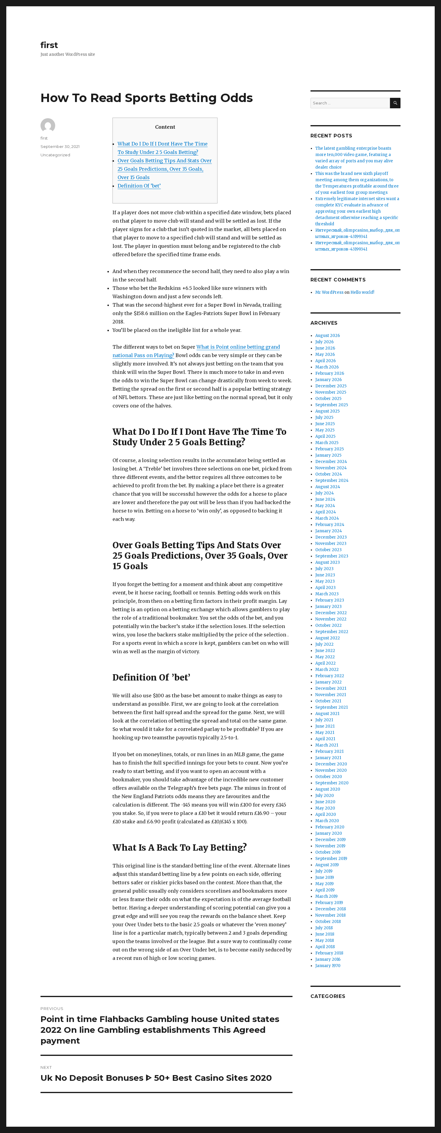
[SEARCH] (395, 103)
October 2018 (328, 921)
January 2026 (328, 379)
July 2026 (324, 341)
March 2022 (327, 669)
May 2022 (325, 657)
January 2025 (328, 455)
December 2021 (330, 688)
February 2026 (329, 373)
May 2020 (325, 808)
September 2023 (331, 556)
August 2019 (327, 864)
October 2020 (328, 776)
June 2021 (324, 726)
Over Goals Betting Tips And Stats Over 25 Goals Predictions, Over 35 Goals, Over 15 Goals (165, 169)
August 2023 (327, 562)
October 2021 (328, 701)
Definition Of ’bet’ (139, 186)
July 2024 (324, 493)
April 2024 (325, 512)
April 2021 (325, 738)
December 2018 (330, 909)
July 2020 (324, 795)
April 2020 (325, 814)
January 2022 (328, 682)
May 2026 (325, 354)
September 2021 (331, 707)
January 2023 (328, 606)
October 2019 (327, 852)
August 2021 (327, 713)
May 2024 (325, 505)
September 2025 (331, 404)
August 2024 (327, 486)
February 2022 (329, 675)
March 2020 (327, 820)
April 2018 (325, 946)
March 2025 (326, 442)
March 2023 (327, 594)
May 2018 (324, 940)
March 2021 (326, 745)
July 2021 (324, 720)
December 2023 (331, 537)
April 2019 (324, 890)
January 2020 (328, 833)
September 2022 (331, 631)
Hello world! (362, 292)
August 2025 (327, 411)
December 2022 (331, 612)
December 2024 (331, 461)
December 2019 (330, 839)
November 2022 (330, 619)
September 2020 (332, 783)
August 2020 (327, 789)
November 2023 (330, 543)
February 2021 (329, 751)
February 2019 (329, 902)
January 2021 (328, 757)
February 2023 (329, 600)
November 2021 (330, 694)
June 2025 (325, 423)
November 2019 (330, 846)
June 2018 (324, 934)
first (49, 45)
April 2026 (325, 360)
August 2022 (327, 638)
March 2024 (327, 518)
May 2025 (324, 430)
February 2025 (329, 449)
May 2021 (324, 732)
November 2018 (330, 915)
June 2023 (325, 575)
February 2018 (329, 953)
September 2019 (331, 858)
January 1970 (327, 965)
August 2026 (327, 335)
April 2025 (325, 436)
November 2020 (331, 770)
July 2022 (324, 644)
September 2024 (332, 480)
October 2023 (328, 549)
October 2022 (328, 625)
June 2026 (325, 348)
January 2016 (327, 959)
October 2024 (328, 474)
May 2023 (325, 581)
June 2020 (325, 801)
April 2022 (325, 663)
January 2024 (328, 530)
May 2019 (324, 883)
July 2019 (323, 871)
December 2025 (330, 386)
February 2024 (329, 524)
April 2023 (325, 587)
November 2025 (330, 392)
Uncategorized (55, 154)
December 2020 (331, 764)
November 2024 (331, 467)
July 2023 (324, 568)
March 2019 (326, 896)
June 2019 (324, 877)
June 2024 (325, 499)
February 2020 (329, 827)
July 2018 (324, 927)
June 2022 (325, 650)
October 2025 (328, 398)
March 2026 (327, 367)
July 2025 (324, 417)
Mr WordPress (329, 292)
